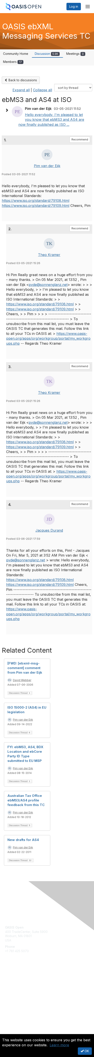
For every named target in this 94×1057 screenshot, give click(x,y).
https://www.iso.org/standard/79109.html (35, 205)
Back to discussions (22, 80)
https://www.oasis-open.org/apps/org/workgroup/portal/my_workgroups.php (48, 338)
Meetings (75, 53)
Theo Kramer (49, 255)
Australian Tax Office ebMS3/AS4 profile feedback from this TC (26, 800)
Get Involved (14, 980)
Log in (73, 6)
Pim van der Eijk (47, 166)
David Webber (22, 680)
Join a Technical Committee (25, 993)
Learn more (59, 1045)
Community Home (15, 53)
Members (12, 62)
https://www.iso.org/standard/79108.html (35, 200)
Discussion (46, 53)
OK (86, 1051)
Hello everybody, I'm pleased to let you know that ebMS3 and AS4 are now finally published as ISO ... (51, 119)
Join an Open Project (20, 986)
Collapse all (42, 90)
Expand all (21, 90)
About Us (11, 1032)
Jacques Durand (49, 530)
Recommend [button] (79, 139)
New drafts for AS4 (23, 840)
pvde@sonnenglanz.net (48, 284)
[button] (8, 110)
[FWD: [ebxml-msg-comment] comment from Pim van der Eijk (24, 668)
